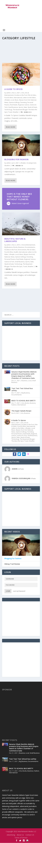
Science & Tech (9, 262)
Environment (22, 250)
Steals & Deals (32, 107)
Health (16, 252)
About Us (20, 835)
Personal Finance (10, 259)
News (6, 102)
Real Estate (13, 105)
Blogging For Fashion (16, 159)
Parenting (23, 102)
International (18, 98)
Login (8, 591)
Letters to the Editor (29, 98)
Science (26, 105)
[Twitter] (19, 454)
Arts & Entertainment (28, 245)
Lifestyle (7, 100)
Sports (21, 107)
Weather (16, 112)
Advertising (11, 835)
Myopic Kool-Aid (24, 100)
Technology (8, 110)
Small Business (13, 107)
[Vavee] (28, 454)
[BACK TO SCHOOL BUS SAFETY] (7, 402)
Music (16, 100)
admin (8, 93)
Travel (10, 112)
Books (15, 247)
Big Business (8, 247)
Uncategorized (31, 163)
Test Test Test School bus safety (22, 389)
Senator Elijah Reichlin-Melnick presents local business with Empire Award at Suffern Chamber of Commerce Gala (24, 375)
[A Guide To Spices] (21, 74)
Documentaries (30, 247)
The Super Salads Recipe (21, 411)
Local (12, 100)
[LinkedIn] (24, 454)
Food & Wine (8, 98)
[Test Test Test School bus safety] (7, 390)
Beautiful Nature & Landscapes (14, 240)
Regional (21, 105)
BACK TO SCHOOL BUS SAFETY (23, 400)
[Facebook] (14, 454)
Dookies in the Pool (20, 95)
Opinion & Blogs (14, 102)
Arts (22, 93)
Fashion (14, 405)
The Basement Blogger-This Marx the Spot (23, 440)
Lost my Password (19, 591)
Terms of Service (21, 838)
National (33, 100)
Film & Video (32, 95)
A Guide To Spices (13, 89)
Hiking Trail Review (12, 564)
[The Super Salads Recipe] (7, 412)
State (25, 107)
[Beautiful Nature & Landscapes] (21, 223)
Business (21, 247)
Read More (10, 127)
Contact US (30, 835)
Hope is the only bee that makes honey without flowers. (19, 197)
